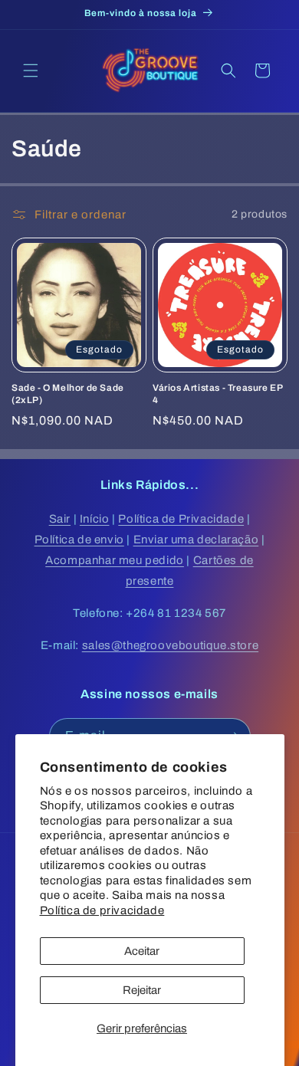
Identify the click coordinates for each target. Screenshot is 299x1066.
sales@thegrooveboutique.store (170, 645)
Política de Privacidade (181, 519)
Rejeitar (142, 990)
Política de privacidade (102, 910)
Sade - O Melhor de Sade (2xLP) (68, 393)
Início (95, 519)
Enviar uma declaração (196, 539)
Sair (60, 519)
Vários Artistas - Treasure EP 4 (217, 393)
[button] (31, 70)
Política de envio (79, 539)
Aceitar (141, 951)
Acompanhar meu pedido (114, 560)
